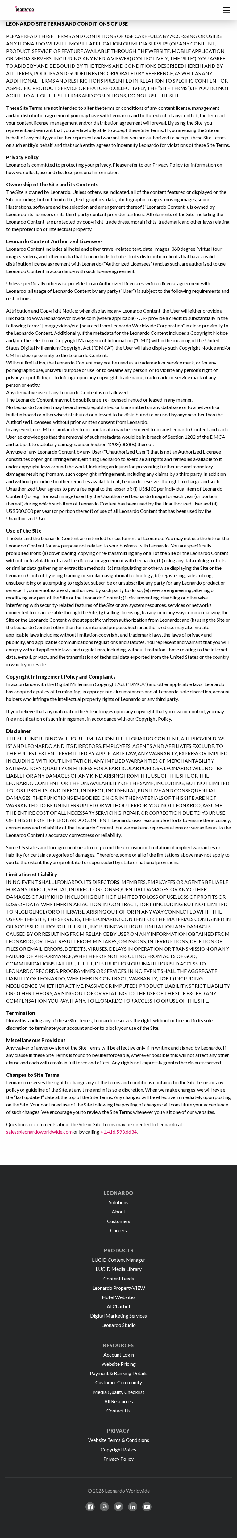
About (118, 1211)
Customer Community (118, 1382)
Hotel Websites (118, 1297)
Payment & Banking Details (119, 1373)
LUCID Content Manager (118, 1260)
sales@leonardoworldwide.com (39, 1132)
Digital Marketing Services (118, 1316)
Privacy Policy (118, 1459)
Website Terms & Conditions (118, 1440)
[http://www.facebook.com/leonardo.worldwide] (90, 1506)
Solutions (118, 1202)
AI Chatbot (119, 1306)
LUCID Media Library (119, 1269)
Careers (118, 1230)
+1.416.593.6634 (118, 1132)
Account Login (118, 1354)
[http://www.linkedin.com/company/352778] (132, 1506)
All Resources (118, 1401)
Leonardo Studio (118, 1325)
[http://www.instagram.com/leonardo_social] (104, 1506)
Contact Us (118, 1410)
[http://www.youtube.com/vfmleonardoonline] (147, 1506)
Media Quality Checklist (118, 1392)
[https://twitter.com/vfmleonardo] (118, 1506)
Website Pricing (119, 1364)
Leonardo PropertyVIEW (118, 1288)
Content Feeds (118, 1278)
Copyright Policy (118, 1449)
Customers (118, 1221)
